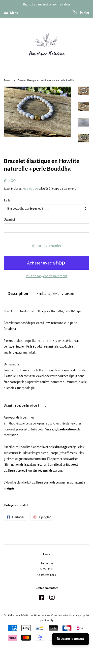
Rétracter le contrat (70, 639)
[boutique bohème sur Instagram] (52, 598)
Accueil (7, 80)
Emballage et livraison (55, 294)
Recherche (47, 563)
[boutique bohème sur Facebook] (41, 598)
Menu (14, 13)
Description (17, 294)
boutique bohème (40, 615)
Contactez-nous (46, 574)
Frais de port (30, 188)
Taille (7, 200)
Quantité (9, 219)
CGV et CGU (46, 569)
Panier (84, 13)
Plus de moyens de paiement (46, 276)
